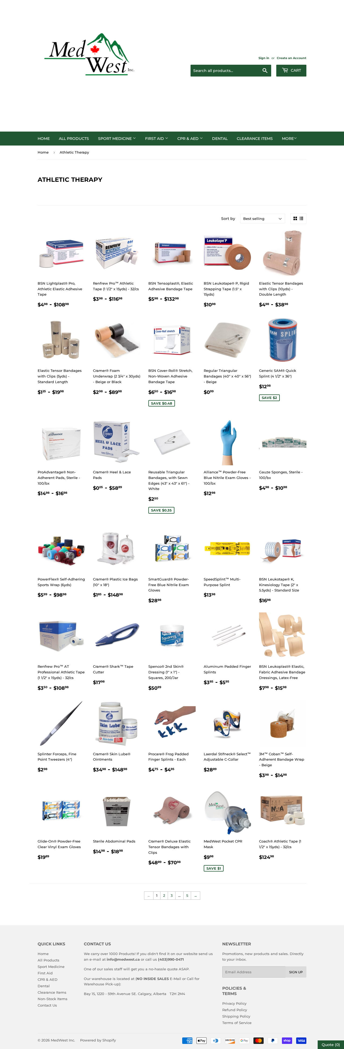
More (288, 138)
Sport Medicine (115, 138)
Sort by (228, 218)
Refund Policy (234, 1010)
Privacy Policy (234, 1003)
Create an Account (291, 58)
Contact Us (47, 1005)
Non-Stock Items (52, 999)
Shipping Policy (236, 1016)
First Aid (155, 138)
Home (44, 138)
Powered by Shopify (98, 1040)
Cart (295, 70)
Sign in (264, 58)
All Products (74, 138)
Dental (220, 138)
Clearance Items (255, 138)
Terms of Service (237, 1023)
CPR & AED (188, 138)
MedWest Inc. (63, 1040)
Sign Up (296, 972)
